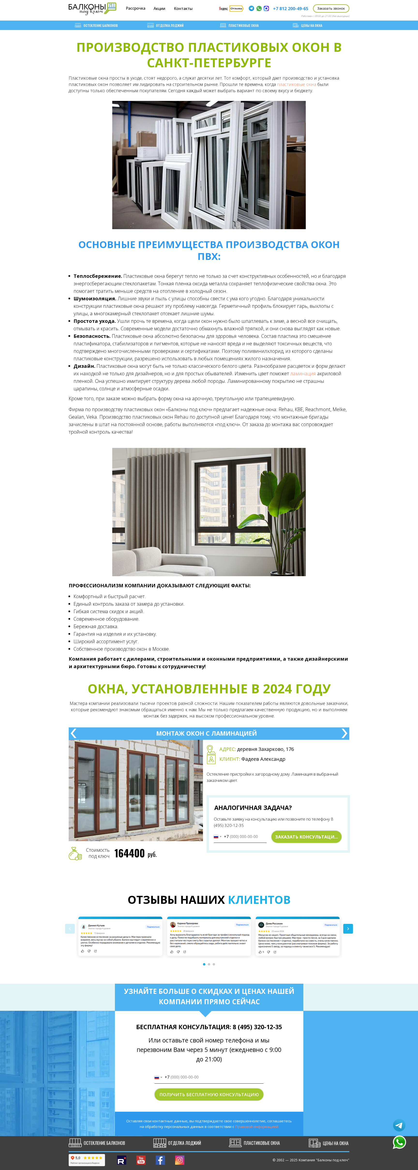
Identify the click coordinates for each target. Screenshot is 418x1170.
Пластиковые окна (244, 25)
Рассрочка (135, 8)
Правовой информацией (256, 1126)
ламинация (303, 373)
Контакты (183, 8)
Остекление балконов (100, 25)
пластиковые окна (296, 84)
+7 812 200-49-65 (290, 8)
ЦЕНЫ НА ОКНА (311, 25)
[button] (331, 8)
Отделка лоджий (170, 25)
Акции (159, 8)
